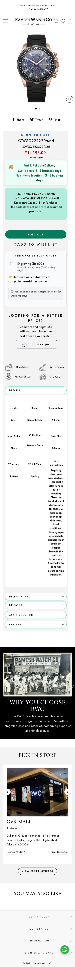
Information (39, 940)
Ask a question (21, 615)
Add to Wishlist (37, 244)
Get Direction (60, 852)
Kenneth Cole (35, 135)
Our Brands (39, 928)
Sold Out (36, 234)
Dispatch (15, 605)
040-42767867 (16, 852)
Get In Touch (39, 916)
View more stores (38, 871)
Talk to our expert (37, 344)
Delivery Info (20, 596)
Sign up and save (39, 952)
